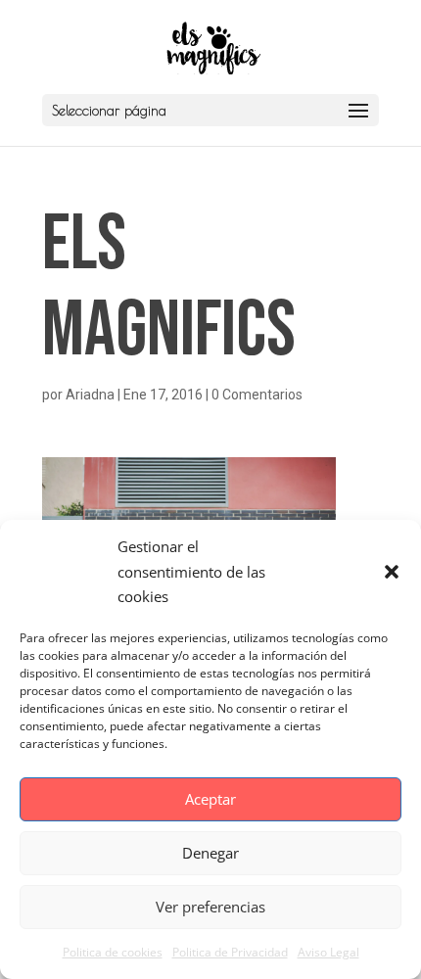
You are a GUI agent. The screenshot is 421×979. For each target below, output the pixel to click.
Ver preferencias (210, 906)
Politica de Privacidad (230, 952)
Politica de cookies (113, 952)
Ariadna (90, 394)
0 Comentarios (257, 394)
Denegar (210, 852)
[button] (391, 572)
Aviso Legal (328, 952)
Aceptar (210, 799)
